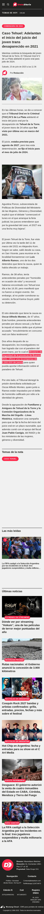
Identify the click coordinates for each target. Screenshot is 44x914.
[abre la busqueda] (8, 4)
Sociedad (15, 881)
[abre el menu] (3, 4)
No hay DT (17, 883)
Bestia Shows (8, 883)
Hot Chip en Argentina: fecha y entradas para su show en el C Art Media (21, 749)
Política (8, 881)
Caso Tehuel (10, 459)
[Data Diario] (22, 4)
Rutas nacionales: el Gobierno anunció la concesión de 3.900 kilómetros (21, 668)
